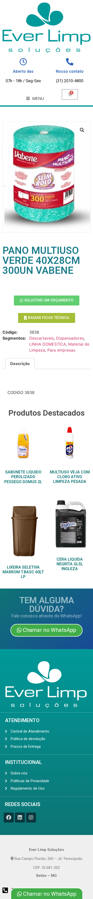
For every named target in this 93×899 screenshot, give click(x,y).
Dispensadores (70, 338)
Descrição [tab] (20, 363)
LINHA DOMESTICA (47, 344)
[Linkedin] (20, 818)
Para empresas (61, 350)
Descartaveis (41, 338)
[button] (35, 98)
